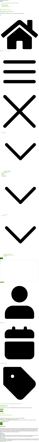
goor (10, 403)
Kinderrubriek (4, 176)
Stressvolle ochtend (5, 4)
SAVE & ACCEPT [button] (3, 441)
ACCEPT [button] (8, 420)
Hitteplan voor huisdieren (6, 6)
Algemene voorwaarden (7, 254)
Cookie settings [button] (3, 420)
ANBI (3, 174)
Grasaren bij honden (5, 5)
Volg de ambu (4, 175)
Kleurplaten (5, 214)
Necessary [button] (1, 432)
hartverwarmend (14, 403)
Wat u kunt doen (4, 172)
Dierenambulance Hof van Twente (6, 11)
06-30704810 (2, 413)
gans (9, 403)
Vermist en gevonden (7, 171)
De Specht (1, 403)
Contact (3, 215)
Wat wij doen (4, 132)
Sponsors (3, 173)
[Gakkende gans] (19, 281)
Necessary (2, 433)
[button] (20, 170)
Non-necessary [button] (2, 437)
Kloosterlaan (19, 403)
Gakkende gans (3, 405)
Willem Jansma (2, 322)
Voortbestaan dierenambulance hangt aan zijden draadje (10, 2)
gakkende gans (6, 403)
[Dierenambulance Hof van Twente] (19, 49)
